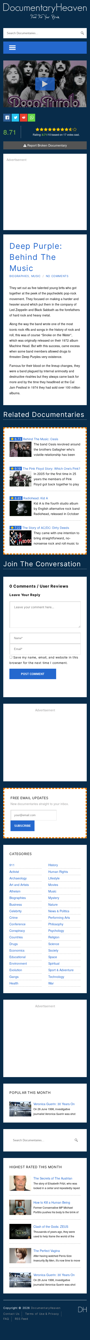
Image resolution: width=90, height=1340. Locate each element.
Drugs (13, 944)
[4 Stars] (50, 129)
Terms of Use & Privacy (42, 1313)
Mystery (53, 898)
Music (36, 276)
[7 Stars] (62, 129)
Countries (16, 937)
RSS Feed (21, 1318)
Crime (13, 917)
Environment (18, 963)
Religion (53, 937)
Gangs (14, 976)
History (53, 865)
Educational (17, 957)
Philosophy (55, 924)
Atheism (15, 891)
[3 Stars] (46, 129)
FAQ (6, 1318)
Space (52, 957)
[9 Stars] (71, 129)
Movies (53, 884)
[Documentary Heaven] (45, 17)
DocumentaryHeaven (46, 1308)
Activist (14, 871)
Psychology (56, 930)
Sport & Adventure (61, 970)
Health (13, 983)
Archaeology (18, 878)
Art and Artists (19, 884)
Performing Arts (59, 917)
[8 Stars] (66, 129)
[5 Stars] (54, 129)
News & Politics (58, 911)
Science (53, 944)
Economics (16, 950)
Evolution (15, 970)
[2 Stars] (41, 129)
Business (15, 904)
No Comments (57, 276)
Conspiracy (17, 930)
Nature (53, 904)
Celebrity (15, 911)
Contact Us (11, 1313)
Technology (56, 976)
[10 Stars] (75, 129)
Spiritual (53, 963)
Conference (17, 924)
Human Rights (58, 871)
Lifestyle (54, 878)
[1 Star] (37, 129)
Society (53, 950)
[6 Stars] (58, 129)
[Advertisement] (45, 196)
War (51, 983)
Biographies (19, 276)
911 (12, 865)
